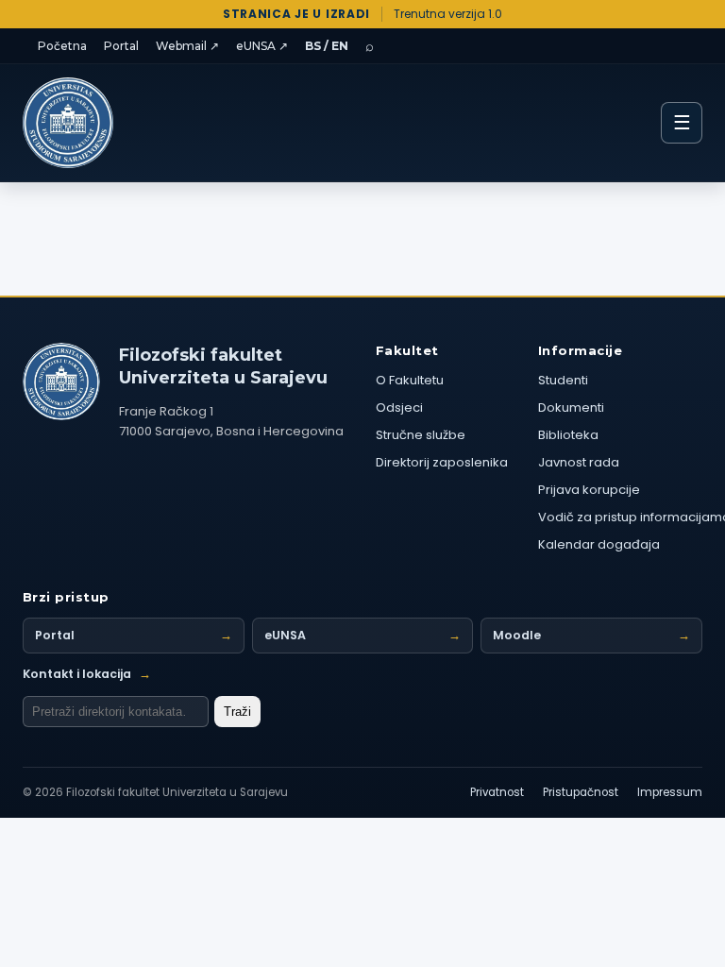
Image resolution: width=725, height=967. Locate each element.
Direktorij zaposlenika (442, 462)
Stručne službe (420, 435)
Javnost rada (578, 462)
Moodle (591, 635)
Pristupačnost (580, 792)
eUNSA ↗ (262, 46)
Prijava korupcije (589, 490)
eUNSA (363, 635)
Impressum (669, 792)
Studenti (563, 380)
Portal (121, 46)
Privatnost (497, 792)
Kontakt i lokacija (87, 674)
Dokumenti (571, 407)
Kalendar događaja (599, 544)
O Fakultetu (410, 380)
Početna (62, 46)
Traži (237, 711)
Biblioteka (568, 435)
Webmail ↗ (187, 46)
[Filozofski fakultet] (61, 381)
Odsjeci (399, 407)
